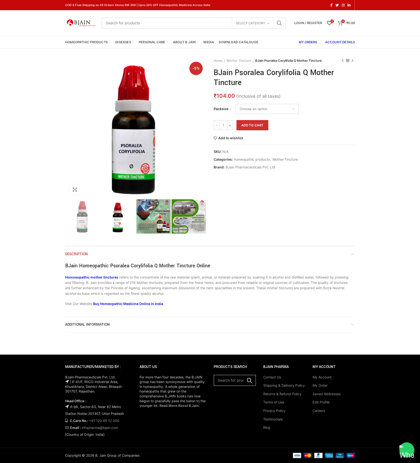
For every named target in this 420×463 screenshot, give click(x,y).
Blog (266, 427)
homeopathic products (252, 159)
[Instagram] (343, 5)
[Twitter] (337, 5)
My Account (322, 377)
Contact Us (272, 377)
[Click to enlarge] (75, 189)
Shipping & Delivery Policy (284, 385)
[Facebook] (331, 5)
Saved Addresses (327, 394)
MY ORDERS (308, 42)
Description (76, 254)
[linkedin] (349, 5)
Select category (250, 23)
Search (279, 23)
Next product (352, 60)
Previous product (342, 60)
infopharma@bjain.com (100, 428)
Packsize (221, 109)
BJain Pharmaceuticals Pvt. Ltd (250, 167)
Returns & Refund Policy (282, 394)
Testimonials (273, 419)
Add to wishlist (230, 138)
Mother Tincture (239, 60)
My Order (320, 385)
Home (218, 60)
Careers (319, 411)
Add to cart (252, 125)
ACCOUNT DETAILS (340, 42)
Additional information (87, 324)
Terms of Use (273, 402)
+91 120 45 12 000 (104, 421)
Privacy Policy (274, 411)
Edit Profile (321, 402)
